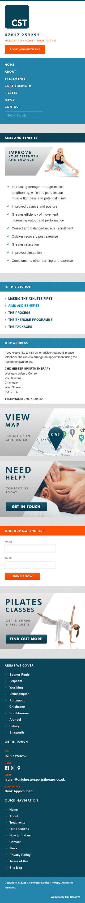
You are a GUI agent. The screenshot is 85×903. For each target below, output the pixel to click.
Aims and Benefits (24, 305)
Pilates (11, 93)
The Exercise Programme (30, 319)
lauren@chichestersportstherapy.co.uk (35, 779)
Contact (12, 107)
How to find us (20, 835)
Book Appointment (25, 49)
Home (10, 65)
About (10, 72)
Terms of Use (18, 861)
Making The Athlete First (30, 298)
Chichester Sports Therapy (17, 16)
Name (8, 541)
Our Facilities (19, 829)
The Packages (20, 326)
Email (8, 558)
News (9, 100)
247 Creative (72, 897)
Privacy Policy (19, 854)
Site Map (15, 867)
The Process (19, 312)
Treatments (15, 79)
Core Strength (18, 86)
